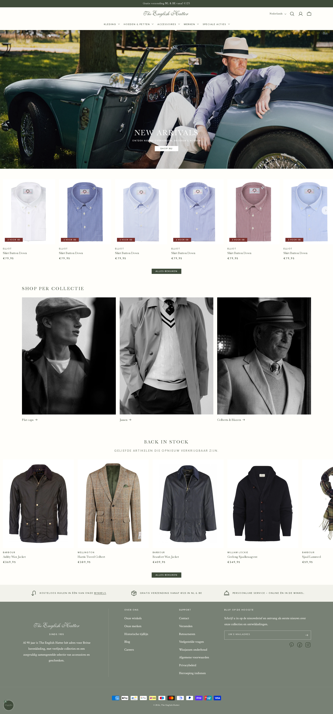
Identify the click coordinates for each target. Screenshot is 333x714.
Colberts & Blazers (229, 420)
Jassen (123, 420)
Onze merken (132, 626)
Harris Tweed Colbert (91, 557)
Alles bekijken (166, 271)
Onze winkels (133, 618)
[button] (111, 25)
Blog (127, 642)
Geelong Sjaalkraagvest (242, 557)
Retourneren (187, 634)
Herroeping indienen (192, 673)
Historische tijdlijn (136, 634)
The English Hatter (170, 705)
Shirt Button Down (15, 253)
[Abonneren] (306, 635)
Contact (184, 618)
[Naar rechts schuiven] (326, 210)
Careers (129, 650)
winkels (100, 593)
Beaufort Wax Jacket (166, 557)
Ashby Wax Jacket (14, 557)
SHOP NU (166, 148)
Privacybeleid (187, 665)
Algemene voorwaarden (194, 657)
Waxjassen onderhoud (193, 650)
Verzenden (186, 626)
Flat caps (28, 420)
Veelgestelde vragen (191, 642)
